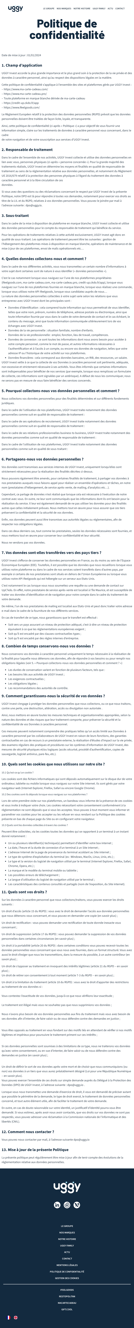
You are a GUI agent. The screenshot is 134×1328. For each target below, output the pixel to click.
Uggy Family (99, 8)
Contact (120, 8)
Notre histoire (82, 8)
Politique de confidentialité (67, 1271)
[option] (16, 1318)
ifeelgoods (67, 1290)
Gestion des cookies (67, 1278)
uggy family (67, 1245)
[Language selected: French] (14, 1317)
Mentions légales (67, 1265)
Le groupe (48, 8)
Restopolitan (67, 1296)
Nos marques (64, 8)
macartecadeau (67, 1303)
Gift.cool (67, 1309)
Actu (110, 8)
